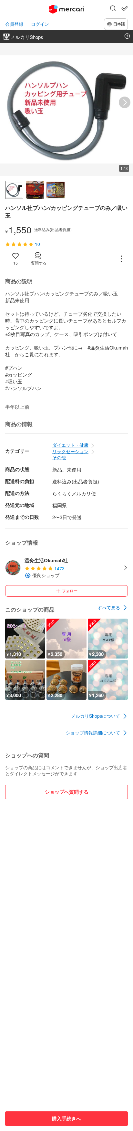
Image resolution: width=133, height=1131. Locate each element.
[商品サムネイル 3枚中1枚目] (14, 190)
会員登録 (14, 24)
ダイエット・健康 (70, 445)
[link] (112, 607)
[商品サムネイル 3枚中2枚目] (35, 190)
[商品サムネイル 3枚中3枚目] (55, 190)
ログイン (40, 24)
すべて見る (108, 607)
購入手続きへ (66, 1118)
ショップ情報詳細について (93, 732)
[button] (113, 9)
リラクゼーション (70, 451)
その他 (59, 457)
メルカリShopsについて (95, 716)
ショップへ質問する (66, 791)
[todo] (124, 8)
